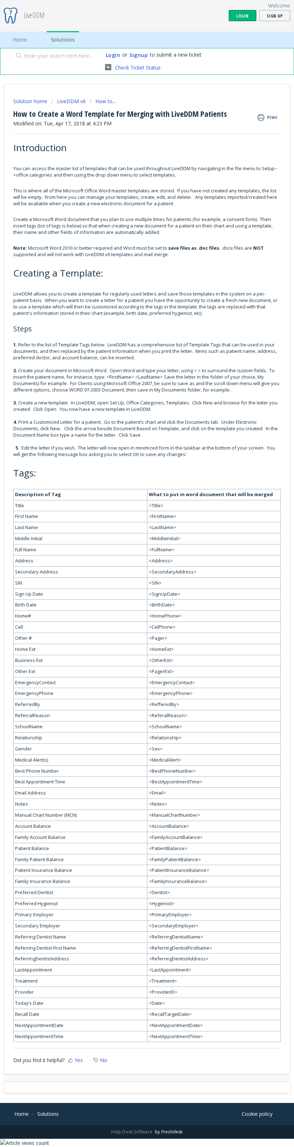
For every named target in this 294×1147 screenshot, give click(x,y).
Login (113, 55)
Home (20, 39)
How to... (105, 101)
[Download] (133, 584)
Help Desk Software (132, 1132)
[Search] (17, 56)
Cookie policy (257, 1113)
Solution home (31, 101)
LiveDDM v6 (71, 101)
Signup (138, 55)
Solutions (63, 39)
